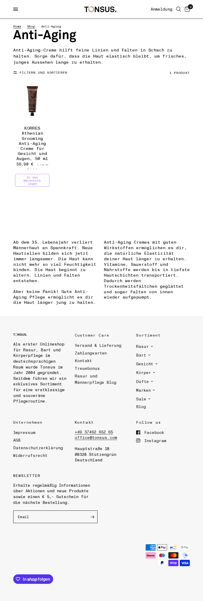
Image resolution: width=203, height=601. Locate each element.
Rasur (142, 346)
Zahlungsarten (91, 353)
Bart (141, 355)
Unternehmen (27, 422)
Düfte (142, 381)
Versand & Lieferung (98, 345)
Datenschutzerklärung (38, 447)
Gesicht (144, 363)
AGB (17, 440)
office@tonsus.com (96, 437)
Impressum (24, 432)
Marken (143, 390)
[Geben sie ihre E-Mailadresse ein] (92, 516)
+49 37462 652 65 (94, 431)
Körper (143, 372)
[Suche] (178, 9)
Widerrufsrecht (30, 455)
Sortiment (148, 335)
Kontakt (83, 360)
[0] (186, 9)
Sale (141, 398)
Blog (141, 406)
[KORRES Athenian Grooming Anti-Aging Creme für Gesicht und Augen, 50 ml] (32, 101)
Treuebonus (87, 368)
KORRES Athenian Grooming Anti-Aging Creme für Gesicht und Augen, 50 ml (32, 143)
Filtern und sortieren (43, 72)
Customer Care (92, 335)
